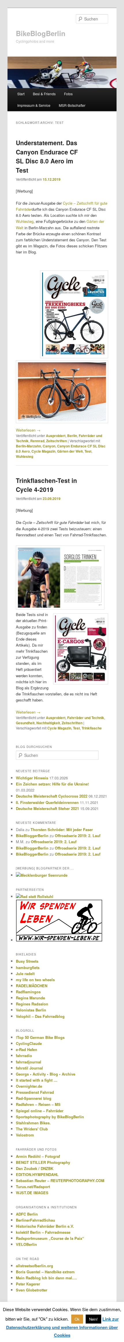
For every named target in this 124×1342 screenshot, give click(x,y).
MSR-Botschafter (72, 105)
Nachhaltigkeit (48, 722)
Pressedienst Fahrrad (35, 1092)
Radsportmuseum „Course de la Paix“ (50, 1238)
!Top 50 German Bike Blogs (40, 1037)
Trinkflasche (92, 728)
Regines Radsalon (32, 1004)
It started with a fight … (36, 1080)
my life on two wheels (35, 979)
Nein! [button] (93, 1319)
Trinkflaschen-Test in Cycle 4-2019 (46, 485)
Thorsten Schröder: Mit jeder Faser (62, 829)
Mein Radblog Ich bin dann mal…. (46, 1278)
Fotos (68, 93)
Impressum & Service (33, 105)
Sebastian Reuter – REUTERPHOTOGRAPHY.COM (60, 1180)
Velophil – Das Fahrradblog (40, 1016)
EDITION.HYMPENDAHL (37, 1174)
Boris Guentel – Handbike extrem (45, 1271)
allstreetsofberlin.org (34, 1265)
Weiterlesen (28, 430)
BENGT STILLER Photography (43, 1162)
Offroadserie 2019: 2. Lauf (77, 835)
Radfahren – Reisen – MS (38, 1104)
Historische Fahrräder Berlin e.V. (45, 1226)
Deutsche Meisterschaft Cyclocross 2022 (51, 796)
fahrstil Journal (29, 1068)
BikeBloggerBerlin (32, 835)
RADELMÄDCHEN (31, 985)
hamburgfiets (28, 967)
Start (21, 93)
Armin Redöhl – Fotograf (38, 1156)
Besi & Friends (44, 93)
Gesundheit (25, 722)
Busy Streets (27, 961)
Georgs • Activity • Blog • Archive (45, 1074)
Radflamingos (28, 991)
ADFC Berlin (27, 1214)
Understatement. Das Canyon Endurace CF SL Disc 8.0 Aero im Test (47, 156)
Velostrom (25, 1135)
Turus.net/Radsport (33, 1186)
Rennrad (37, 440)
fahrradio (24, 1055)
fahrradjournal (28, 1062)
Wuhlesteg (24, 221)
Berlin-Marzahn (28, 446)
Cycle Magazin (43, 451)
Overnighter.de (29, 1086)
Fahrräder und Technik (85, 717)
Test (87, 451)
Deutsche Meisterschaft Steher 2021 (47, 808)
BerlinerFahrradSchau (35, 1220)
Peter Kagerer (28, 1284)
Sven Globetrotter (31, 1290)
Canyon (49, 446)
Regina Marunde (30, 998)
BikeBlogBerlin (40, 33)
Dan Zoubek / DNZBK (34, 1168)
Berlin (72, 435)
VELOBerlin (26, 1244)
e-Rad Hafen (26, 1049)
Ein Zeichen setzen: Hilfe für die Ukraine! (52, 784)
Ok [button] (77, 1319)
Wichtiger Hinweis (32, 778)
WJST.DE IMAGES (32, 1192)
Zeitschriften (56, 440)
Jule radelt (25, 973)
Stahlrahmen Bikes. (33, 1123)
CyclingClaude (29, 1043)
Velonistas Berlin (31, 1010)
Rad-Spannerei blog (33, 1098)
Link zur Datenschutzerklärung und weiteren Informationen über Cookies (62, 1327)
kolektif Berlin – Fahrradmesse (43, 1232)
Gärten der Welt (70, 451)
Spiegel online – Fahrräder (39, 1110)
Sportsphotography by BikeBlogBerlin (50, 1116)
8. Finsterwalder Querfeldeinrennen (47, 802)
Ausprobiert (55, 435)
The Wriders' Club (32, 1129)
